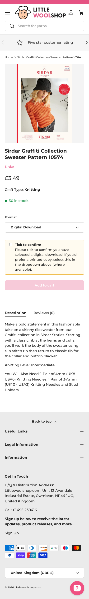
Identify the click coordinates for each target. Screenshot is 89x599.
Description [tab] (15, 313)
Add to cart (44, 285)
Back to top (42, 421)
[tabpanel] (44, 357)
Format (11, 217)
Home (9, 57)
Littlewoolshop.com (27, 587)
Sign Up (12, 533)
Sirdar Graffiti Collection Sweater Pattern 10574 (49, 57)
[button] (81, 12)
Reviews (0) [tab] (44, 313)
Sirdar (9, 166)
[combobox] (44, 26)
